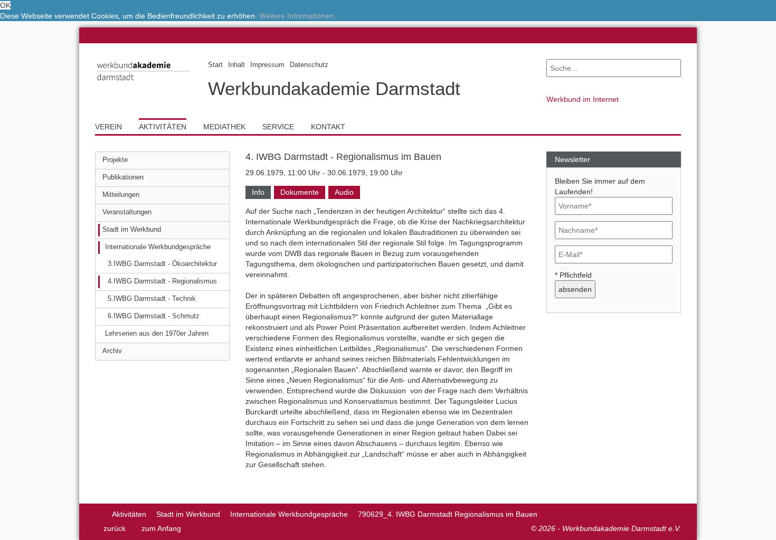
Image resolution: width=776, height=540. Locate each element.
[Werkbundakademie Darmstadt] (143, 82)
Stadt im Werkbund (188, 514)
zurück (114, 528)
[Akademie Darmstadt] (98, 514)
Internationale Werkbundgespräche (289, 514)
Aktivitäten (129, 514)
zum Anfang (161, 528)
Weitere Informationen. (297, 16)
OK (5, 5)
